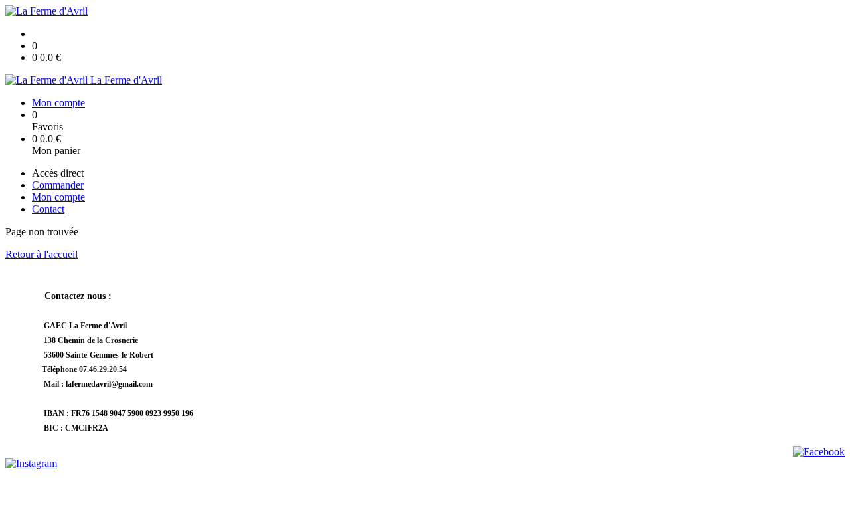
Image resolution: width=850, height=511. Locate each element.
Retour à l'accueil (41, 254)
